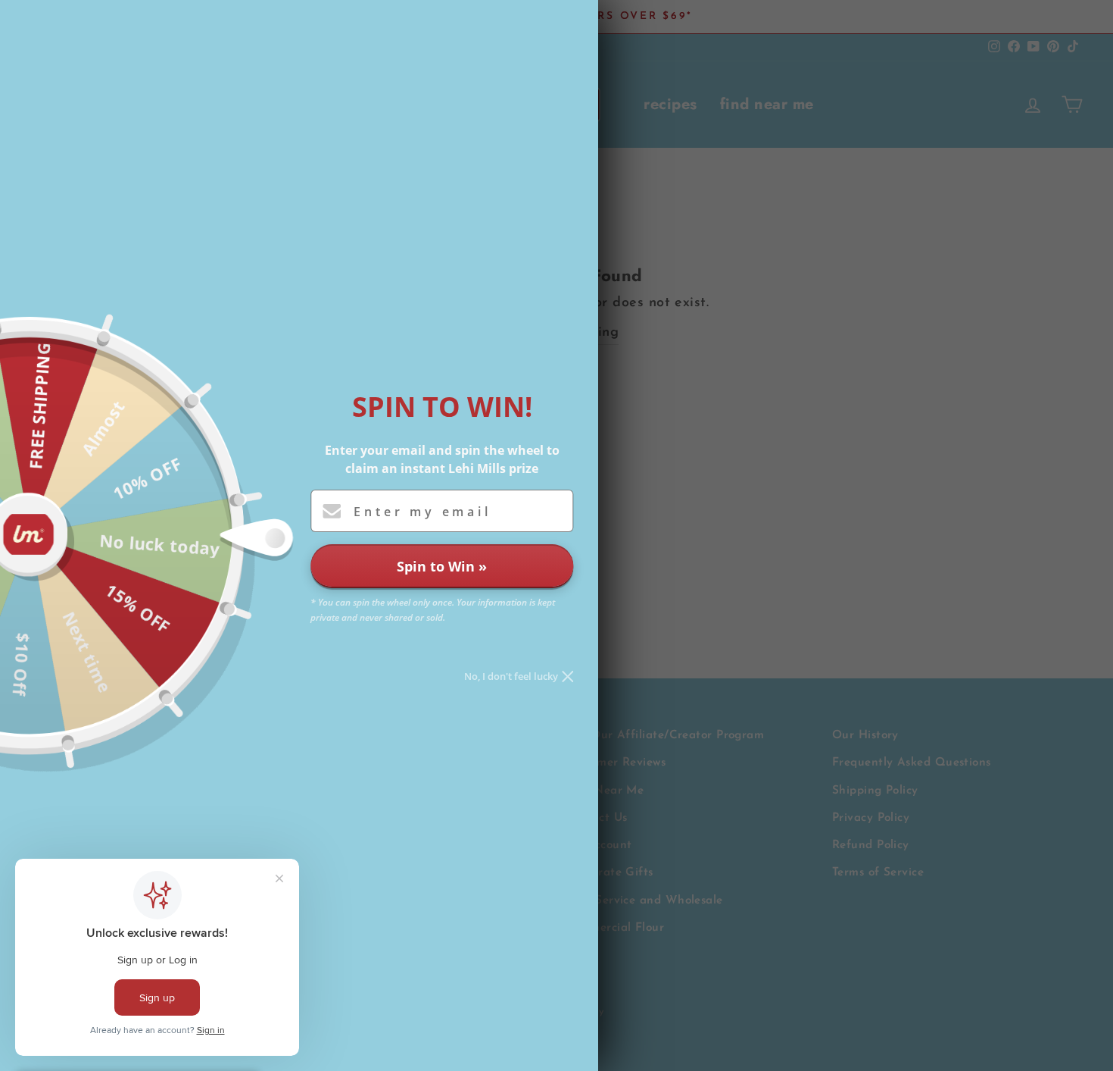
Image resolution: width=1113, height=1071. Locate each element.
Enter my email (422, 512)
